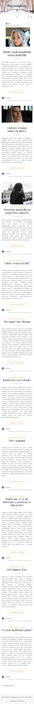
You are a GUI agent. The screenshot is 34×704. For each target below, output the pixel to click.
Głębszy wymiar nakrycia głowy (17, 129)
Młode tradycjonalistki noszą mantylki (17, 53)
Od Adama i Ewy (17, 569)
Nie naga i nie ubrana (17, 321)
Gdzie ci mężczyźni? (17, 263)
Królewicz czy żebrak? (17, 380)
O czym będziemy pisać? (17, 630)
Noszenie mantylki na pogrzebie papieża (17, 211)
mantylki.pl (8, 98)
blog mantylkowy (17, 6)
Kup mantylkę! (5, 697)
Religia (17, 125)
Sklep (22, 697)
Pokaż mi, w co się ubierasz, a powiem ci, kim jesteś (17, 502)
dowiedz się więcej (17, 92)
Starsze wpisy (8, 685)
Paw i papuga (17, 440)
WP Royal (21, 701)
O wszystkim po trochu (17, 207)
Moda (17, 49)
